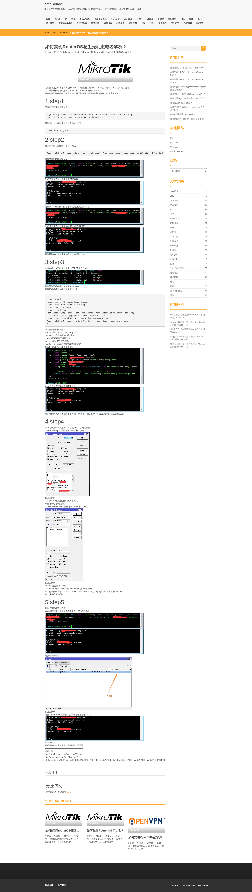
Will (50, 52)
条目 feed (174, 142)
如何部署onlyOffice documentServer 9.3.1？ (186, 73)
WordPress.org (177, 151)
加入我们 (200, 23)
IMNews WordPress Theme (195, 885)
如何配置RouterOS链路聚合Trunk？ (63, 830)
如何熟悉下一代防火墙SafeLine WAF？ (187, 94)
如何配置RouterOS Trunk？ (105, 830)
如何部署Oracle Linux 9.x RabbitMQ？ (187, 68)
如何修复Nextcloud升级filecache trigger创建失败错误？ (188, 88)
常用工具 (163, 23)
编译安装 (95, 23)
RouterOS (63, 32)
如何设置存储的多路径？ (181, 103)
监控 (191, 19)
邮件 (183, 19)
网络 (143, 23)
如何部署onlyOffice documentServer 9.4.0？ (186, 81)
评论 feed (174, 147)
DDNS (93, 52)
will (171, 314)
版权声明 (175, 23)
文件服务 (149, 19)
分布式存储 (85, 19)
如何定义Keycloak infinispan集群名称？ (188, 119)
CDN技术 (115, 19)
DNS (152, 23)
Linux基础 (82, 23)
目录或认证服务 (65, 23)
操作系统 (133, 23)
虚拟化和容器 (100, 19)
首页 (48, 19)
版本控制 (50, 23)
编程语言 (108, 23)
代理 (139, 19)
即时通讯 (172, 19)
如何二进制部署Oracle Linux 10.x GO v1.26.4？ (187, 108)
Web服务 (128, 19)
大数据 (57, 19)
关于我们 (188, 23)
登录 (68, 792)
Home (48, 32)
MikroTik (100, 52)
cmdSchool (53, 4)
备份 (200, 19)
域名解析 (120, 52)
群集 (73, 19)
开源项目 (120, 23)
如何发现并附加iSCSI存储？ (182, 114)
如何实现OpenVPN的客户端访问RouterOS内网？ (146, 837)
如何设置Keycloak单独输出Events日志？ (188, 98)
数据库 (161, 19)
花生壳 (128, 52)
